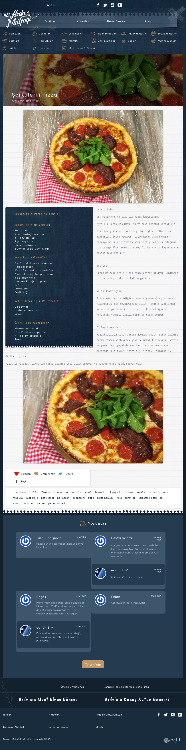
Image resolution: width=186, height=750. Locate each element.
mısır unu (18, 497)
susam (16, 503)
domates (128, 492)
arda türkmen (61, 492)
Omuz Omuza (116, 21)
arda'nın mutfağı (82, 492)
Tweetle (68, 473)
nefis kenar (47, 497)
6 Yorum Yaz (48, 473)
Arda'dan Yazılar (59, 727)
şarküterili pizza (148, 497)
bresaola (100, 492)
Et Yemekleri (76, 33)
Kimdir (149, 21)
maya (166, 492)
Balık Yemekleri (107, 33)
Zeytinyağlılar (106, 40)
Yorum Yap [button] (93, 664)
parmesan (63, 497)
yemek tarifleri (56, 503)
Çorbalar (44, 33)
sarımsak (130, 497)
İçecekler (44, 48)
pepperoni (78, 497)
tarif (25, 503)
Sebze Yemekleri (168, 33)
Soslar (132, 40)
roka (119, 497)
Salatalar (15, 40)
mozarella (32, 497)
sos (161, 497)
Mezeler (73, 40)
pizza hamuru (105, 497)
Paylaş (25, 481)
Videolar (83, 21)
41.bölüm (33, 492)
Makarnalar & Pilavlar (82, 48)
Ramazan (15, 33)
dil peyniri (114, 492)
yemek (41, 503)
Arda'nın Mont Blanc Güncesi (49, 699)
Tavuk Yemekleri (138, 33)
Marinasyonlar (167, 40)
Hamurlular (46, 40)
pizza (91, 497)
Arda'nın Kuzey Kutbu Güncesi (137, 699)
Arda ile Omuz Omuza (109, 714)
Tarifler (50, 21)
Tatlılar (13, 48)
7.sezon (45, 492)
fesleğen (141, 492)
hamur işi (154, 492)
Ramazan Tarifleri (13, 727)
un (32, 503)
